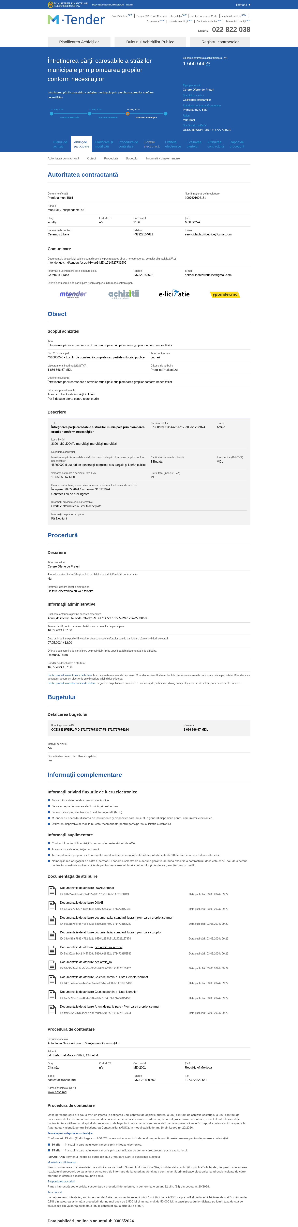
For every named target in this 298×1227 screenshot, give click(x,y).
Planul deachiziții (60, 144)
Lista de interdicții (180, 21)
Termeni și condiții (238, 21)
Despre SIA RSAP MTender (152, 16)
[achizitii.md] (123, 295)
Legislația (179, 16)
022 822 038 (231, 29)
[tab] (59, 144)
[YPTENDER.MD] (225, 295)
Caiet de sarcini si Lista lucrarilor (116, 992)
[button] (243, 5)
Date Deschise (121, 16)
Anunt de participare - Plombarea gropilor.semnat (127, 1006)
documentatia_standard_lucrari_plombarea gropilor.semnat (133, 917)
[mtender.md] (73, 295)
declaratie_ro (103, 962)
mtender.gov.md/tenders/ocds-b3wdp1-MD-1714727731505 (87, 262)
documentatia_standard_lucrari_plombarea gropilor (128, 932)
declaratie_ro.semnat (108, 947)
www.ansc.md (57, 1092)
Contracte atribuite (209, 21)
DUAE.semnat (104, 888)
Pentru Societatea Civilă (204, 16)
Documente (155, 21)
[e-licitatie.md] (174, 295)
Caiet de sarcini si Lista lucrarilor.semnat (121, 977)
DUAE (99, 902)
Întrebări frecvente (234, 16)
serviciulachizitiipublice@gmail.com (208, 234)
